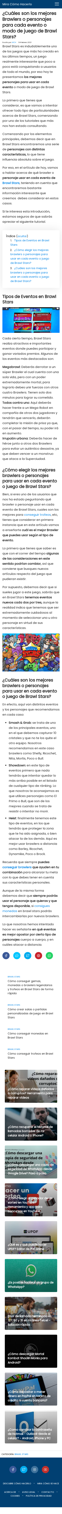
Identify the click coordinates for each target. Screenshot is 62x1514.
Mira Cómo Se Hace (48, 1483)
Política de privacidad (39, 1495)
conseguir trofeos (37, 515)
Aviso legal (28, 1492)
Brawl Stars (11, 183)
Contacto (47, 1492)
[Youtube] (45, 1469)
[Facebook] (13, 1469)
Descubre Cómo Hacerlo (17, 1483)
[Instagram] (34, 1469)
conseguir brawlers (17, 867)
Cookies (15, 1495)
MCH (14, 42)
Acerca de (10, 1492)
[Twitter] (23, 1469)
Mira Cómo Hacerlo (17, 4)
